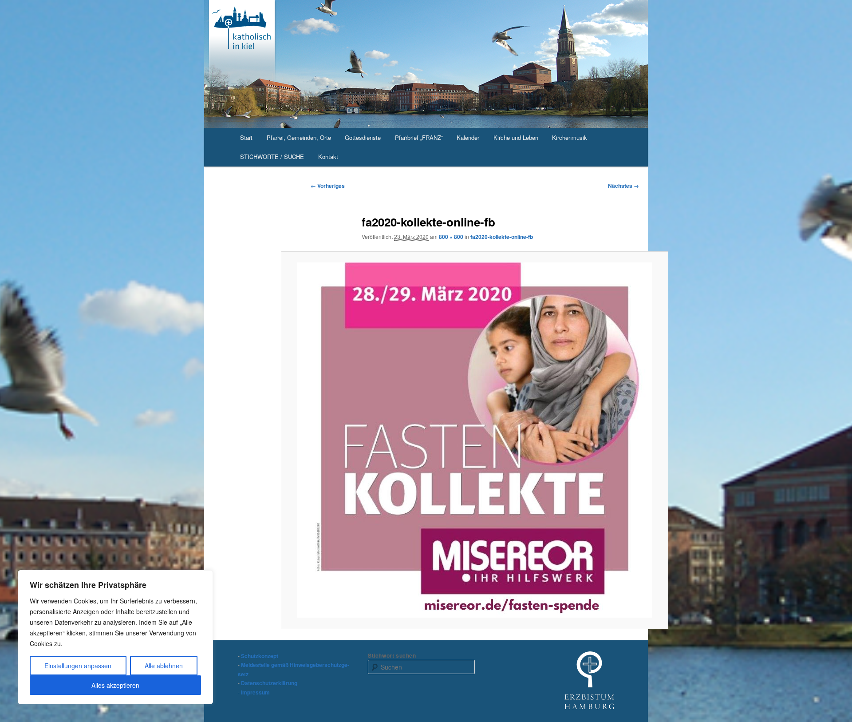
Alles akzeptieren (115, 685)
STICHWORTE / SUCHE (272, 156)
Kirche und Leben (515, 137)
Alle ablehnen (164, 665)
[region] (115, 637)
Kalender (468, 137)
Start (246, 137)
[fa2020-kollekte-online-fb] (475, 440)
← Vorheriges (328, 186)
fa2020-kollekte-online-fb (501, 237)
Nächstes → (623, 186)
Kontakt (328, 156)
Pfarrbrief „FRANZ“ (419, 137)
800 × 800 (451, 237)
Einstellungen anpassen (77, 665)
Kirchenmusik (569, 137)
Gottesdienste (363, 137)
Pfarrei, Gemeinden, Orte (299, 137)
